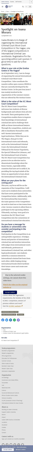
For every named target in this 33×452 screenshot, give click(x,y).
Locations (4, 422)
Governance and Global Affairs (10, 380)
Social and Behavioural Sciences (10, 393)
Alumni (4, 414)
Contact (4, 432)
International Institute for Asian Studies (12, 403)
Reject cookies (21, 449)
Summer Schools (6, 361)
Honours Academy (7, 398)
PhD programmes (6, 356)
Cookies (4, 427)
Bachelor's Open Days (8, 366)
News (7, 11)
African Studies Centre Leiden (10, 395)
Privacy (4, 430)
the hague (20, 314)
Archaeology (5, 377)
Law (4, 330)
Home (2, 11)
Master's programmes (8, 353)
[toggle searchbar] (23, 7)
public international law (8, 314)
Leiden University (5, 1)
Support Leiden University (9, 412)
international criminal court (10, 312)
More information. (22, 447)
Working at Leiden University (9, 409)
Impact (4, 417)
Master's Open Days (7, 368)
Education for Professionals (9, 358)
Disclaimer (4, 425)
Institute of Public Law (9, 331)
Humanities (5, 383)
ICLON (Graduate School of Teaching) (12, 400)
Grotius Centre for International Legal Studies (16, 333)
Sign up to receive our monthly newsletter (13, 439)
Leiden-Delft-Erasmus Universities (11, 420)
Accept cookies (10, 292)
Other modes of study (8, 363)
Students (12, 1)
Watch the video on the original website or (15, 286)
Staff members (18, 1)
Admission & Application (8, 371)
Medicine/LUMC (6, 388)
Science (4, 390)
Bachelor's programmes (8, 351)
